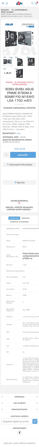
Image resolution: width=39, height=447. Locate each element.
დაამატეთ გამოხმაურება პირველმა (19, 108)
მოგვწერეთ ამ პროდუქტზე (19, 222)
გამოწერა (34, 421)
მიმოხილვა (26, 218)
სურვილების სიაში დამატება (20, 164)
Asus (19, 133)
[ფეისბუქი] (19, 432)
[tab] (14, 218)
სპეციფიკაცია (14, 218)
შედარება (21, 182)
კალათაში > (23, 155)
